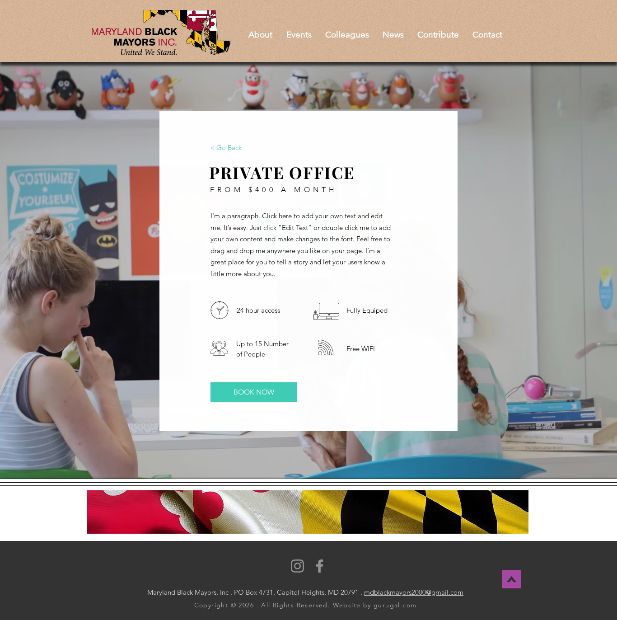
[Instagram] (297, 566)
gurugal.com (395, 605)
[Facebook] (319, 566)
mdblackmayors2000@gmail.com (413, 592)
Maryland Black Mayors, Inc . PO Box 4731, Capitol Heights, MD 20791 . (254, 592)
